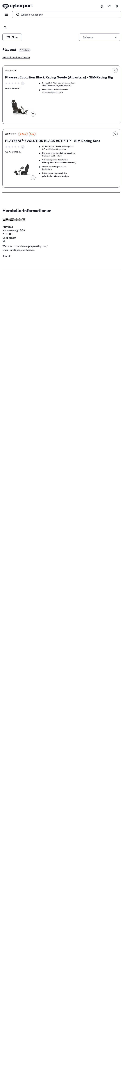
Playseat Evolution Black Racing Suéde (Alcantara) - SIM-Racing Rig (59, 77)
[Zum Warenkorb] (116, 6)
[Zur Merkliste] (109, 6)
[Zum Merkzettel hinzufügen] (115, 70)
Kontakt (6, 256)
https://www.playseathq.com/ (30, 246)
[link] (61, 94)
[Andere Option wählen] (115, 37)
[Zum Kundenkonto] (102, 6)
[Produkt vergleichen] (33, 114)
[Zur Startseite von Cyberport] (17, 6)
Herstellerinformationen (16, 57)
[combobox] (98, 37)
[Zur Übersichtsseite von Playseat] (10, 70)
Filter (17, 36)
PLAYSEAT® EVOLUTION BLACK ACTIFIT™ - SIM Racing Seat (52, 141)
